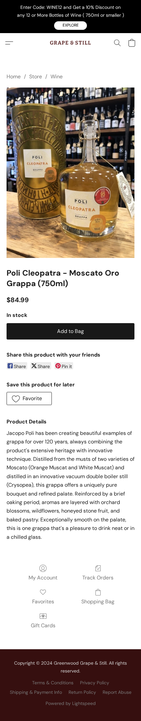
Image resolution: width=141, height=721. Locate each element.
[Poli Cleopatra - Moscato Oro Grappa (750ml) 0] (70, 173)
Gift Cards (43, 625)
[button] (70, 25)
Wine (56, 76)
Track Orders (97, 577)
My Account (43, 577)
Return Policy (82, 692)
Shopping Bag (97, 601)
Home (14, 76)
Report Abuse (117, 692)
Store (35, 76)
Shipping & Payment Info (36, 692)
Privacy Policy (94, 683)
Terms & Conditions (52, 683)
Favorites (43, 601)
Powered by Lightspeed (71, 703)
